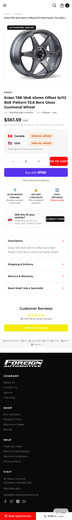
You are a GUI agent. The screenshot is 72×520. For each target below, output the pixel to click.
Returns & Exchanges (16, 451)
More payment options (36, 180)
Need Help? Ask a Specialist (25, 288)
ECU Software (11, 414)
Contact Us (10, 387)
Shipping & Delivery (20, 264)
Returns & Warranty (20, 276)
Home (7, 14)
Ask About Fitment (55, 219)
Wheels (18, 14)
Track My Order (12, 446)
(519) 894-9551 (12, 488)
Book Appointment (20, 516)
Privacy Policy (12, 461)
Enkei (8, 92)
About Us (9, 382)
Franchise (9, 397)
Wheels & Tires (12, 419)
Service (7, 392)
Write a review (36, 328)
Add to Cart (59, 161)
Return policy (57, 200)
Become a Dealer (14, 424)
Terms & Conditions (15, 456)
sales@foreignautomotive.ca (20, 494)
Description (15, 240)
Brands (7, 429)
